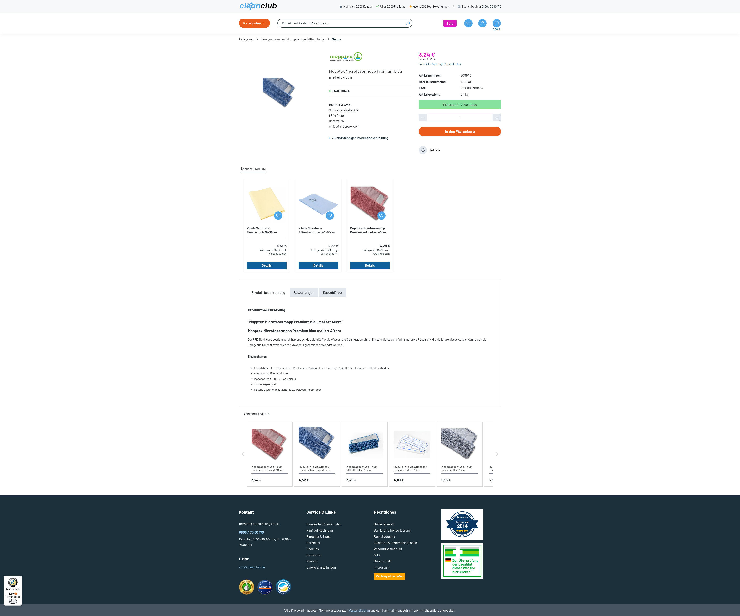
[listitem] (270, 454)
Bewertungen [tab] (304, 292)
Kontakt (312, 561)
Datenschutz (383, 561)
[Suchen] (407, 23)
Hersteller (313, 542)
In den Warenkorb (460, 131)
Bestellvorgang (384, 536)
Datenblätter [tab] (332, 292)
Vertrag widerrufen (389, 576)
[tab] (268, 292)
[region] (280, 93)
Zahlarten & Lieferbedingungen (395, 542)
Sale (450, 23)
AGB (377, 555)
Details (267, 265)
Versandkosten (359, 610)
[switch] (13, 601)
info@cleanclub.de (252, 567)
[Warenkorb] (496, 23)
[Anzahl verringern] (423, 117)
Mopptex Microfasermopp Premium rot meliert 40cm (368, 230)
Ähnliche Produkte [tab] (253, 169)
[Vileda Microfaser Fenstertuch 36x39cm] (267, 203)
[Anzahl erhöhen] (497, 117)
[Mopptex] (346, 56)
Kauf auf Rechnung (319, 530)
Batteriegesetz (384, 524)
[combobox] (341, 23)
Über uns (312, 549)
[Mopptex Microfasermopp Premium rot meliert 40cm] (370, 203)
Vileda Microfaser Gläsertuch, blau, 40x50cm (317, 230)
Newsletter (314, 555)
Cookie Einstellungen (321, 567)
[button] (243, 454)
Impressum (381, 567)
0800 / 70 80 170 (491, 6)
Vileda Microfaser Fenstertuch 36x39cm (262, 230)
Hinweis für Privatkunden (323, 524)
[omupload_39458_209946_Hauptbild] (280, 93)
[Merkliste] (278, 215)
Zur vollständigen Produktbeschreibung (360, 138)
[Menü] (19, 578)
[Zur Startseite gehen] (258, 6)
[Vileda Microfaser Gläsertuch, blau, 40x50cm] (318, 203)
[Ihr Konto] (482, 23)
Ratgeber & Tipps (318, 536)
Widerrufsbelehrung (388, 549)
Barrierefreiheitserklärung (392, 530)
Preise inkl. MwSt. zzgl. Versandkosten (440, 64)
